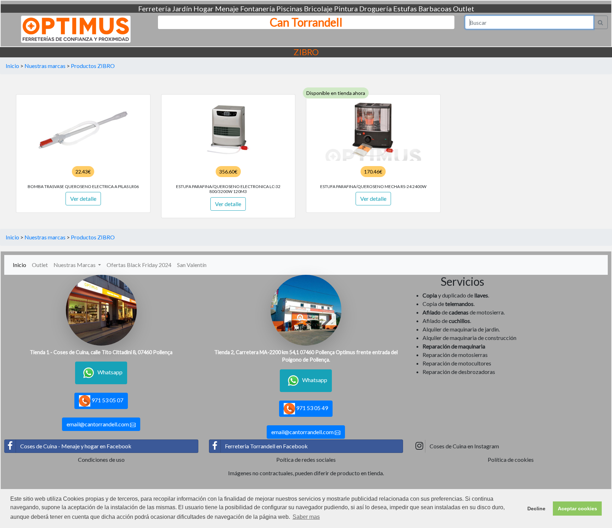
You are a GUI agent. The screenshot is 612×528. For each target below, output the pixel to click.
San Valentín (191, 264)
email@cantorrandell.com (98, 424)
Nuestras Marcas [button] (75, 264)
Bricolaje (318, 8)
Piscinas (289, 8)
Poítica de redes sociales (306, 459)
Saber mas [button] (306, 517)
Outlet (463, 8)
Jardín (182, 8)
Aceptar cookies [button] (577, 508)
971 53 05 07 (106, 400)
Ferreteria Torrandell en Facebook (266, 446)
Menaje (227, 8)
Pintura (346, 8)
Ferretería (154, 8)
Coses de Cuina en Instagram (464, 446)
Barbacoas (435, 8)
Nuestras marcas (45, 65)
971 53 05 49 (311, 407)
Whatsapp (110, 372)
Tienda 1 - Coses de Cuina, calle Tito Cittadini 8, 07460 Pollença (101, 352)
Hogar (203, 8)
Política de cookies (511, 459)
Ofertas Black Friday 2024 (139, 264)
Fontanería (257, 8)
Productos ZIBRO (93, 65)
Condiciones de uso (101, 459)
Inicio (12, 65)
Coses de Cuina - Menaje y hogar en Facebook (75, 446)
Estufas (405, 8)
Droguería (375, 8)
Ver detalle (83, 198)
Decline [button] (536, 508)
